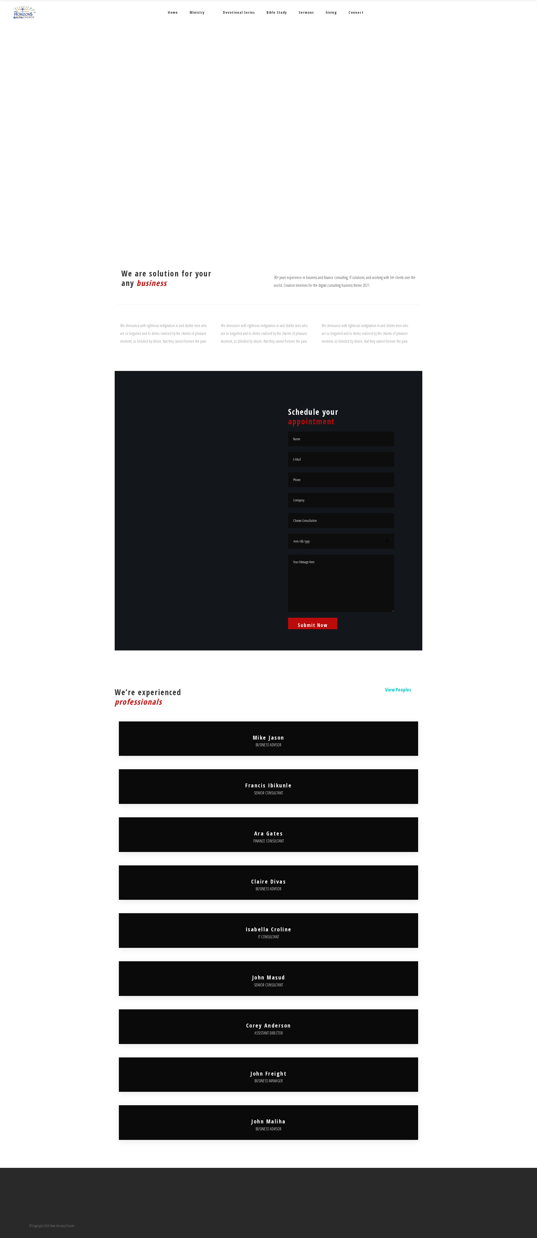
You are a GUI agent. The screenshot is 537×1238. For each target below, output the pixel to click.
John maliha (268, 1121)
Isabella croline (269, 929)
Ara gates (268, 833)
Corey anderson (268, 1025)
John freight (268, 1073)
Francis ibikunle (268, 785)
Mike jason (268, 737)
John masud (268, 977)
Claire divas (268, 881)
